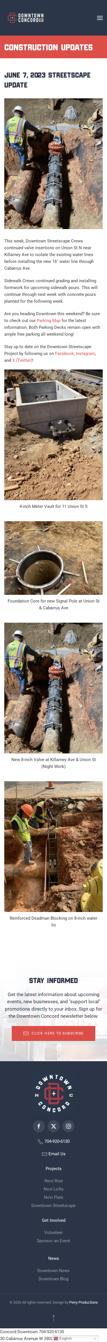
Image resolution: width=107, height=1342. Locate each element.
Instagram (85, 353)
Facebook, (65, 353)
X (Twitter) (22, 360)
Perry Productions (83, 1302)
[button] (100, 18)
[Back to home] (25, 18)
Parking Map (48, 320)
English (65, 1338)
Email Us (56, 1153)
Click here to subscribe (58, 1033)
